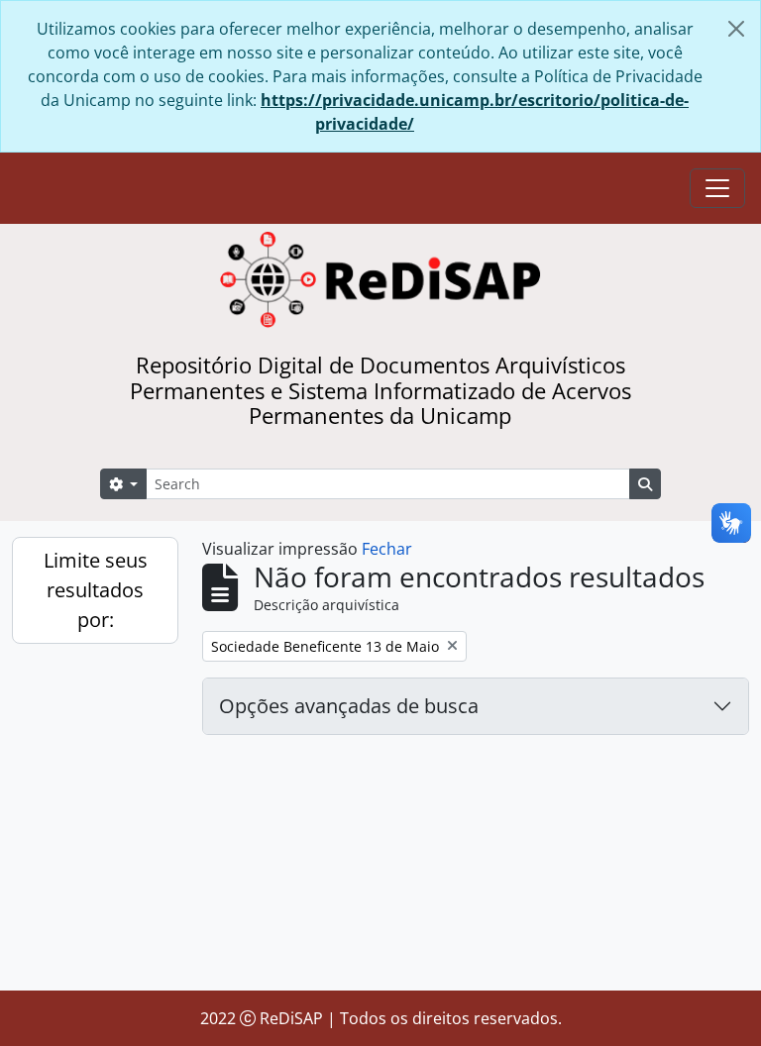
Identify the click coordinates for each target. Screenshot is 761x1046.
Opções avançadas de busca (349, 705)
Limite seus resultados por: (96, 590)
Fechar (387, 549)
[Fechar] (736, 28)
